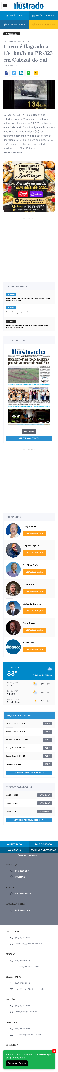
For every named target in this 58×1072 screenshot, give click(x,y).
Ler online (29, 431)
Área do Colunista (29, 855)
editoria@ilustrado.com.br (27, 966)
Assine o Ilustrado (16, 24)
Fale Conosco (43, 844)
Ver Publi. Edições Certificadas (29, 773)
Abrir (47, 723)
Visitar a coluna (34, 533)
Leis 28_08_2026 (12, 803)
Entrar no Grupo (17, 1063)
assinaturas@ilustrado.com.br (29, 944)
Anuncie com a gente (45, 24)
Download (45, 795)
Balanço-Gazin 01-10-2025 (15, 748)
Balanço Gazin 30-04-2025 (15, 756)
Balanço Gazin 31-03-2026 (15, 731)
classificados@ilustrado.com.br (30, 989)
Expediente (14, 849)
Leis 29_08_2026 (12, 795)
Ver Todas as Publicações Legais (29, 820)
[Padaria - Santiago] (29, 186)
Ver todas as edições (29, 438)
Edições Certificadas (45, 15)
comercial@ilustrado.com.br (28, 1034)
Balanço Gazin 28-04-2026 (15, 723)
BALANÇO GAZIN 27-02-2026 (17, 740)
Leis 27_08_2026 (12, 811)
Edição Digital (16, 15)
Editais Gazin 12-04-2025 (15, 764)
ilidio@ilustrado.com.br (26, 1012)
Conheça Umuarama (43, 849)
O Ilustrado (14, 844)
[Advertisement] (29, 250)
